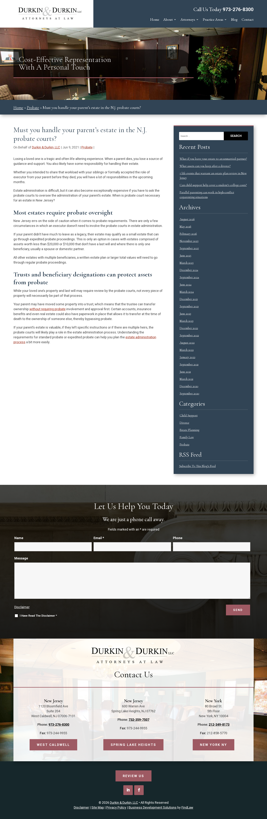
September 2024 (189, 277)
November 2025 (189, 241)
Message (21, 558)
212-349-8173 (219, 724)
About (168, 20)
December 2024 (189, 270)
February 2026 (188, 234)
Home (154, 20)
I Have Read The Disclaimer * (38, 615)
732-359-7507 (139, 720)
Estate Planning (189, 430)
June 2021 (185, 372)
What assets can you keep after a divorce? (205, 166)
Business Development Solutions (153, 807)
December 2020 (189, 386)
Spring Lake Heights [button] (133, 745)
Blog (234, 20)
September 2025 (189, 248)
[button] (263, 792)
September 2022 (189, 335)
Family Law (187, 437)
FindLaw (187, 807)
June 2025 (185, 255)
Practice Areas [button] (213, 20)
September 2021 (189, 364)
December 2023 (189, 299)
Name (18, 538)
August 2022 (187, 343)
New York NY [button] (213, 745)
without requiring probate (47, 309)
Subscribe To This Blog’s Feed (197, 466)
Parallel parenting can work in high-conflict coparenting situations (207, 194)
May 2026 (185, 226)
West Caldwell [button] (53, 745)
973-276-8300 (238, 9)
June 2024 (185, 284)
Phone (177, 538)
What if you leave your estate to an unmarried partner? (213, 159)
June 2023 (185, 313)
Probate (87, 147)
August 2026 (187, 219)
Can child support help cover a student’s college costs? (213, 185)
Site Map (97, 807)
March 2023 (186, 321)
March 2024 (187, 292)
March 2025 (187, 263)
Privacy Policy (116, 807)
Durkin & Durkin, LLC (46, 147)
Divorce (184, 423)
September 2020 (189, 393)
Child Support (189, 415)
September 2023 (189, 306)
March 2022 (187, 350)
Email (99, 538)
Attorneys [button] (187, 20)
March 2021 (186, 379)
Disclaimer (22, 607)
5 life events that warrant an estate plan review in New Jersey (213, 175)
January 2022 (187, 357)
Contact (248, 20)
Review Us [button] (133, 776)
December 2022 (189, 328)
